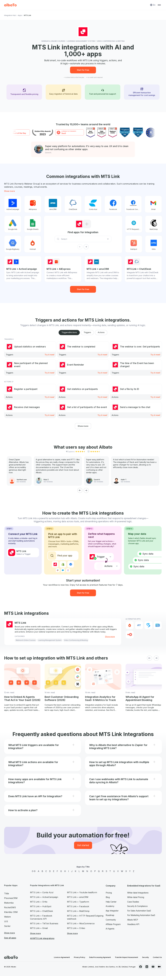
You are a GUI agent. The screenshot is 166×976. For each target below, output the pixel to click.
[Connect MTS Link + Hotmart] (32, 244)
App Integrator (112, 910)
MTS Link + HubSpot (40, 906)
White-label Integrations (137, 893)
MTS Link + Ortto (38, 901)
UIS (6, 921)
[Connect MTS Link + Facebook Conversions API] (133, 204)
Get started (83, 845)
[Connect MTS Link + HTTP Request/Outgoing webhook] (133, 224)
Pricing (109, 893)
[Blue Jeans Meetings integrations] (157, 625)
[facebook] (140, 966)
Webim (7, 916)
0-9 (33, 871)
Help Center (111, 902)
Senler (7, 926)
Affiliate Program (113, 924)
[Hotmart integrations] (129, 625)
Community (111, 920)
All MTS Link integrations (42, 938)
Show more (9, 191)
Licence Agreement (62, 957)
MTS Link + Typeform (78, 901)
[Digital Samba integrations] (129, 634)
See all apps (10, 938)
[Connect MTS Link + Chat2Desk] (73, 204)
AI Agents (110, 928)
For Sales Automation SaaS (139, 910)
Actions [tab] (101, 332)
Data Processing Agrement (100, 957)
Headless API (133, 924)
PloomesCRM (11, 898)
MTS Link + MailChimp (78, 911)
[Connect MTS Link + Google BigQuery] (12, 244)
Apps (20, 15)
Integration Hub (10, 15)
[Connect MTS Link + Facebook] (113, 204)
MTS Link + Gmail (39, 928)
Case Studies (133, 902)
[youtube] (153, 966)
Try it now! (49, 354)
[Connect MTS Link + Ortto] (153, 244)
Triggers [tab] (87, 332)
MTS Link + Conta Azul (41, 892)
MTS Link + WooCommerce (81, 923)
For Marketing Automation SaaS (141, 915)
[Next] (86, 490)
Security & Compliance (137, 906)
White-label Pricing (135, 897)
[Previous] (79, 490)
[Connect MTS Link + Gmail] (153, 204)
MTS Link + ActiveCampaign (44, 897)
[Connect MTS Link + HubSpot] (133, 244)
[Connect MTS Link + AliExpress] (32, 204)
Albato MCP (132, 920)
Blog (108, 897)
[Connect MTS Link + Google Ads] (12, 224)
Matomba (8, 902)
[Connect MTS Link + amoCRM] (52, 204)
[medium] (159, 966)
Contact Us (157, 957)
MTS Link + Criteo (76, 928)
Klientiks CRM (11, 912)
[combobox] (84, 239)
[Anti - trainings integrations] (139, 625)
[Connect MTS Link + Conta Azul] (93, 204)
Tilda (6, 893)
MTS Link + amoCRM (77, 897)
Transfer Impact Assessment (126, 957)
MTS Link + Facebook (78, 906)
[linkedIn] (146, 966)
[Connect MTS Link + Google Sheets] (32, 224)
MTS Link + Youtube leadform (82, 892)
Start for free (83, 70)
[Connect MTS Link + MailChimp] (153, 224)
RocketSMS (10, 907)
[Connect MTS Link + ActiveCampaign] (12, 204)
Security (145, 957)
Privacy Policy (79, 957)
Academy (110, 906)
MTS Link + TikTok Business (44, 923)
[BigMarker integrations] (148, 625)
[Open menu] (159, 5)
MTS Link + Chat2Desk (41, 911)
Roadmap (110, 915)
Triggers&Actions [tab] (69, 332)
